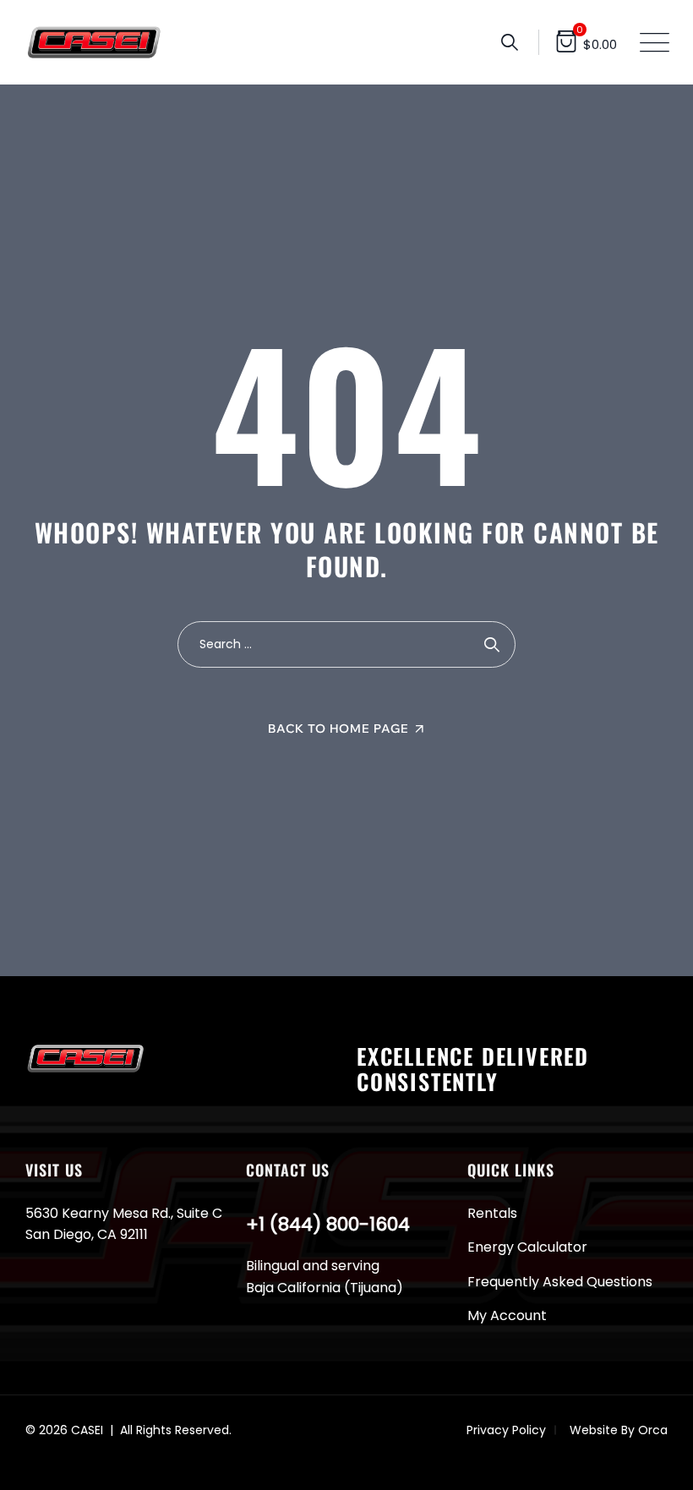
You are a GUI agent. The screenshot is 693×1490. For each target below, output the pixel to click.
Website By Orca (619, 1430)
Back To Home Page (338, 728)
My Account (507, 1315)
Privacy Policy (506, 1430)
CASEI (87, 1430)
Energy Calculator (527, 1247)
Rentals (492, 1213)
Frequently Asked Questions (559, 1281)
